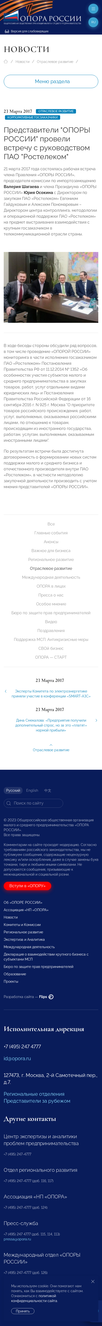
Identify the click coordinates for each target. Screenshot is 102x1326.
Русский (13, 790)
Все (51, 524)
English (32, 790)
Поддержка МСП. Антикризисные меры (51, 639)
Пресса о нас (51, 595)
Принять (23, 1311)
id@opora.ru (17, 1058)
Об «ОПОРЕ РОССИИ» (23, 902)
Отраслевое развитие (55, 62)
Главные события (51, 533)
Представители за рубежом (37, 1101)
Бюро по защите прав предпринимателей (51, 613)
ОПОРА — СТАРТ (51, 657)
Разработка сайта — (26, 997)
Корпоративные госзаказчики (32, 117)
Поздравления (51, 630)
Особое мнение (51, 604)
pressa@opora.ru (17, 1239)
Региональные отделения (34, 1094)
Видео (51, 621)
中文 (47, 790)
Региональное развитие (51, 559)
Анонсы (51, 541)
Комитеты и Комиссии (22, 925)
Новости (22, 62)
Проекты (11, 981)
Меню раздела (52, 81)
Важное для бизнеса (51, 550)
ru (93, 22)
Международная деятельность (51, 577)
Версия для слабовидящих (29, 31)
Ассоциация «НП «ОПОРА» (26, 910)
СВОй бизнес (51, 648)
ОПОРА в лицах (51, 586)
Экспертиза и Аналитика (24, 940)
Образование (15, 974)
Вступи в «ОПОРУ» (27, 886)
